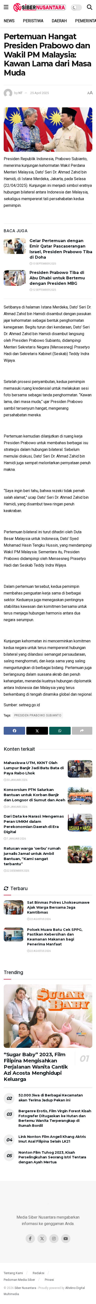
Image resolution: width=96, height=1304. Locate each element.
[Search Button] (89, 7)
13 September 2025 (44, 263)
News (9, 21)
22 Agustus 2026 (40, 919)
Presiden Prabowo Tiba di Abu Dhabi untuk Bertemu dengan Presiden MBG (57, 278)
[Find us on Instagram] (54, 1238)
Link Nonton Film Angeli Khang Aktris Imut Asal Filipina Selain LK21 (52, 1139)
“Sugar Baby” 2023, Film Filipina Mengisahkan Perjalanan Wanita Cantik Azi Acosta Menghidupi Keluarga (36, 1067)
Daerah (59, 21)
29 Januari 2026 (16, 806)
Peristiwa (33, 21)
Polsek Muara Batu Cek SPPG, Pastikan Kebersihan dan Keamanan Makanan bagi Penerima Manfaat (54, 936)
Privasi (49, 1280)
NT (20, 93)
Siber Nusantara (25, 1288)
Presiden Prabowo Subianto (37, 715)
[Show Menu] (6, 7)
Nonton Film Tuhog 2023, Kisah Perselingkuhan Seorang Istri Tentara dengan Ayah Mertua (52, 1157)
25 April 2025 (39, 93)
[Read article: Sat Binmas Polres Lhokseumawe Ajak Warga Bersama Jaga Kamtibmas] (13, 907)
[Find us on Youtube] (65, 1238)
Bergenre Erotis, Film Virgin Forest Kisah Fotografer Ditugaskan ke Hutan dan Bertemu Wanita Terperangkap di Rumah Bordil (54, 1118)
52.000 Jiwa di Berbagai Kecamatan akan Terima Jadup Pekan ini (50, 1097)
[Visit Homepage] (39, 7)
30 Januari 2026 (16, 780)
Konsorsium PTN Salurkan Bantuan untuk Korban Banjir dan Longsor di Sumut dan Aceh (34, 794)
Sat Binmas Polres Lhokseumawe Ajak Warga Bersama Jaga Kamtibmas (58, 907)
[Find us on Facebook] (30, 1238)
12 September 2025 (44, 289)
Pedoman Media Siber (19, 1280)
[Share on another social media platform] (82, 731)
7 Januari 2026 (16, 838)
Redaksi (38, 1273)
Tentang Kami (13, 1273)
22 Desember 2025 (17, 870)
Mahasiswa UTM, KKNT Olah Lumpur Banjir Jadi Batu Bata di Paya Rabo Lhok (34, 767)
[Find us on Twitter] (42, 1238)
